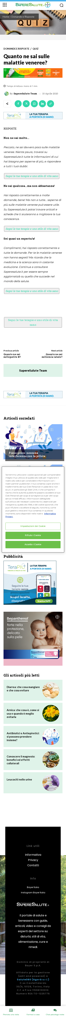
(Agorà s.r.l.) (40, 979)
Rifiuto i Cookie (33, 535)
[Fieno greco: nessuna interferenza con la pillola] (33, 441)
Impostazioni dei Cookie (33, 526)
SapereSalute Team (25, 93)
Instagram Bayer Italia (33, 892)
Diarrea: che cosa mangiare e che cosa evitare (23, 688)
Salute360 (24, 979)
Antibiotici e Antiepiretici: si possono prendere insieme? (23, 737)
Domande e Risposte (22, 16)
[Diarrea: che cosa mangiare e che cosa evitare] (50, 690)
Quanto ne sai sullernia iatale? (52, 356)
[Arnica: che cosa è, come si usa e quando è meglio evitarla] (50, 713)
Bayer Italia (33, 887)
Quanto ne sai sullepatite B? (12, 356)
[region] (33, 509)
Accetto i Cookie (33, 544)
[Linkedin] (42, 103)
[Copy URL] (50, 103)
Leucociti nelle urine (19, 779)
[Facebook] (18, 103)
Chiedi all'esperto (19, 446)
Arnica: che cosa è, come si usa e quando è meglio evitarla (23, 713)
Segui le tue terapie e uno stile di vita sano (31, 176)
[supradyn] (33, 73)
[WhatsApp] (34, 103)
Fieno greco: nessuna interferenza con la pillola (27, 454)
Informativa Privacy (33, 857)
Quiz (36, 49)
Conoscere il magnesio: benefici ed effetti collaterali (21, 760)
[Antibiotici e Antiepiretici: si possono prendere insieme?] (50, 736)
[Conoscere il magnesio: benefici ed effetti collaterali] (50, 759)
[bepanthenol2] (33, 639)
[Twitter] (26, 103)
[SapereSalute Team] (7, 94)
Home (6, 16)
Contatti (33, 865)
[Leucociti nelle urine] (50, 782)
